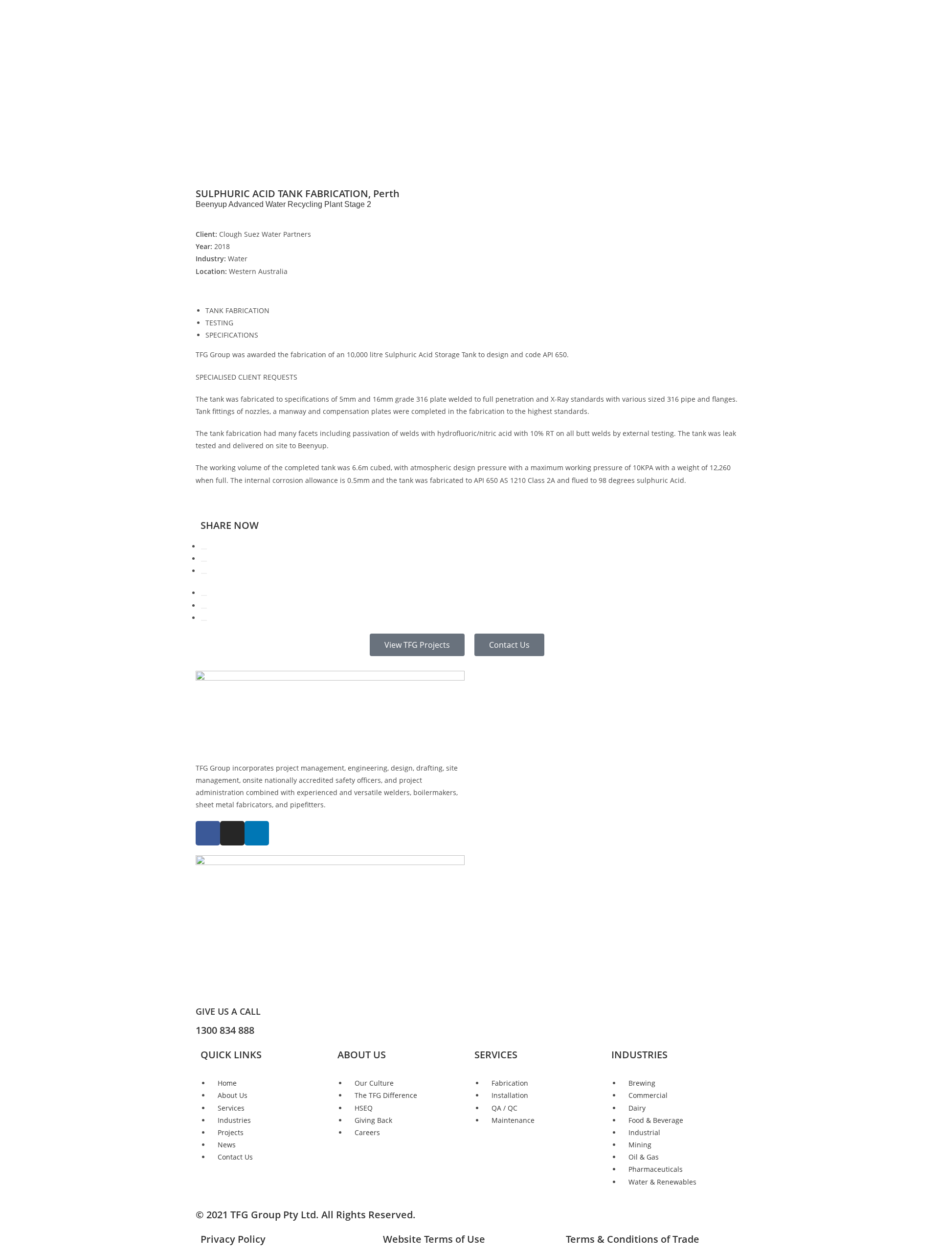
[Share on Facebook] (204, 549)
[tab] (474, 310)
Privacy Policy (233, 1239)
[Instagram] (232, 833)
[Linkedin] (257, 833)
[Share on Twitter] (204, 561)
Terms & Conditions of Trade (632, 1239)
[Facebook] (208, 833)
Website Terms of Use (434, 1239)
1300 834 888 (225, 1030)
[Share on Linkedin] (204, 573)
